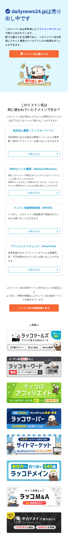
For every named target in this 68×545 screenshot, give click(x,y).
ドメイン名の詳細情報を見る (34, 308)
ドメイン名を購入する (36, 54)
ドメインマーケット (50, 29)
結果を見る (34, 154)
